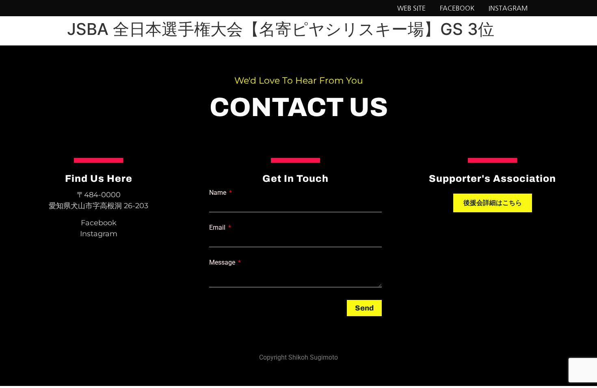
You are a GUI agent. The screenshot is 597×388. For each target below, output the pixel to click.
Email (218, 227)
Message (223, 262)
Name (218, 193)
